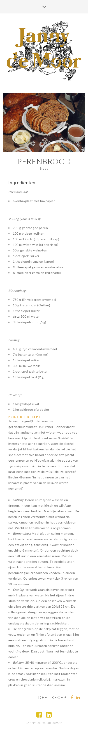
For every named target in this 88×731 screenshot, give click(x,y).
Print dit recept (24, 417)
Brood (44, 168)
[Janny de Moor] (44, 51)
